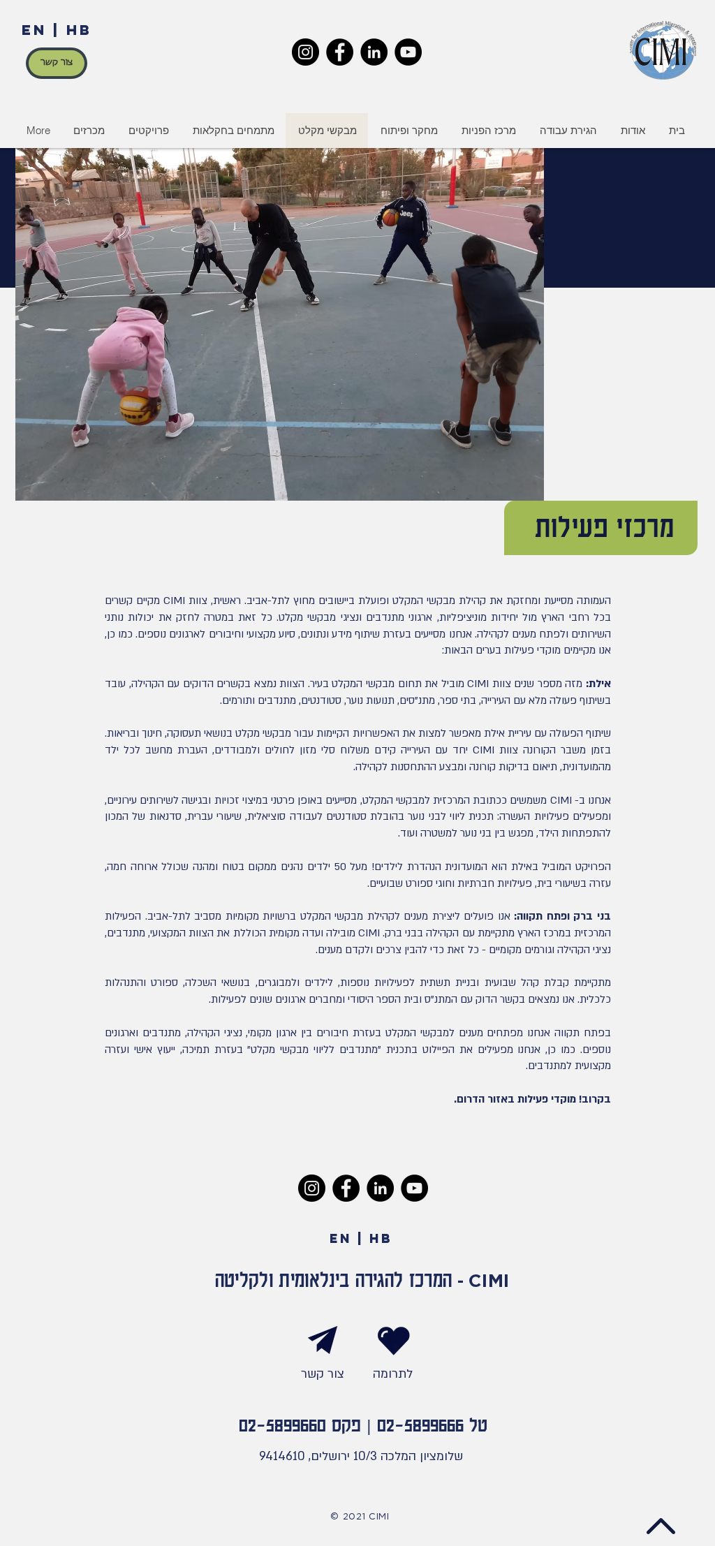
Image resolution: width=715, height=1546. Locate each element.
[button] (148, 130)
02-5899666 (420, 1424)
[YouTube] (408, 52)
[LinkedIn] (374, 52)
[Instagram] (305, 52)
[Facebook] (339, 52)
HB (79, 29)
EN (34, 29)
